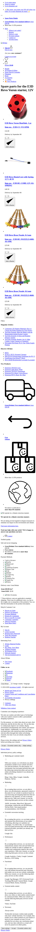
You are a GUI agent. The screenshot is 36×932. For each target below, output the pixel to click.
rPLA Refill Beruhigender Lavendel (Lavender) (20, 360)
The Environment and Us (13, 655)
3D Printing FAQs (10, 651)
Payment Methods (10, 614)
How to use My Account (12, 618)
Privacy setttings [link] (10, 699)
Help (6, 29)
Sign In (7, 630)
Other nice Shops (10, 705)
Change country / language (21, 684)
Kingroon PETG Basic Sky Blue (15, 375)
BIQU (7, 353)
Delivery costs (13, 34)
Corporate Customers (11, 619)
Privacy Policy (9, 692)
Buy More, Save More (12, 647)
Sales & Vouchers (10, 621)
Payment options (14, 36)
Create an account (10, 56)
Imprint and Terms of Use (13, 690)
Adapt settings (27, 745)
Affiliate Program (10, 649)
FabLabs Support (10, 653)
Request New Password (12, 633)
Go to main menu (10, 2)
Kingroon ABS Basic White (13, 369)
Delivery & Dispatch (11, 612)
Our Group (8, 661)
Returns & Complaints (12, 616)
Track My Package (11, 635)
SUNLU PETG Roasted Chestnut (15, 354)
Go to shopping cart (11, 6)
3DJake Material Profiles (12, 644)
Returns (11, 32)
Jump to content (10, 4)
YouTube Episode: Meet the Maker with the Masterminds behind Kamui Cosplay (18, 333)
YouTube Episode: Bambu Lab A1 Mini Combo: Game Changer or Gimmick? (17, 340)
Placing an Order (10, 610)
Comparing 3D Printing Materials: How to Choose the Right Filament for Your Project (18, 329)
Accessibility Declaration (13, 698)
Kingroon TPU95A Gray (13, 368)
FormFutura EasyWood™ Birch (15, 358)
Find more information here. (9, 526)
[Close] (1, 15)
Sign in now (8, 50)
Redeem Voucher (10, 637)
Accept (4, 745)
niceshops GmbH (15, 687)
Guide (7, 646)
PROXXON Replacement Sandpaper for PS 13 (20, 356)
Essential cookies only (14, 745)
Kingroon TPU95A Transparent (15, 371)
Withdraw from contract (8, 708)
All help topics (13, 39)
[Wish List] (6, 60)
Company (8, 703)
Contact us (12, 38)
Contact (7, 663)
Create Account (10, 632)
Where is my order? (15, 30)
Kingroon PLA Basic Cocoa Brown (16, 373)
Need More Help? (10, 623)
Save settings (6, 928)
